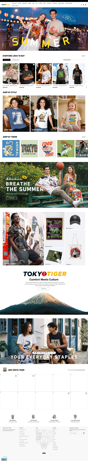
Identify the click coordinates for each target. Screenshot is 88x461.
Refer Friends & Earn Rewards (23, 442)
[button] (81, 5)
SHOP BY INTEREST (68, 3)
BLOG (20, 437)
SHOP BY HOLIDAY (15, 5)
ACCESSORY (54, 3)
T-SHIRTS (40, 3)
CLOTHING (49, 3)
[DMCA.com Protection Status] (4, 460)
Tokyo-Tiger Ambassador (23, 439)
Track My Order (38, 439)
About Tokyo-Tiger (22, 429)
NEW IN (19, 3)
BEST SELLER (24, 3)
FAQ (36, 431)
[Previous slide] (4, 149)
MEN (33, 3)
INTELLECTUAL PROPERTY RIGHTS (23, 436)
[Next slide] (87, 149)
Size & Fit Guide (38, 437)
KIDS (36, 3)
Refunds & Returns (39, 434)
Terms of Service (21, 434)
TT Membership (21, 441)
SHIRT (45, 3)
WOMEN (29, 3)
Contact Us (37, 429)
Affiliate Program (21, 444)
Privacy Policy (21, 431)
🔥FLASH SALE (14, 3)
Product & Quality (38, 436)
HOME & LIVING (61, 3)
